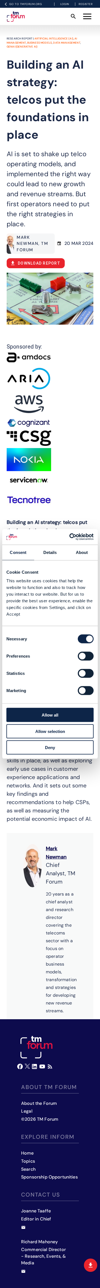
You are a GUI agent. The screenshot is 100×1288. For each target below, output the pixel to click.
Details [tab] (50, 552)
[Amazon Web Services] (29, 404)
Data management (66, 42)
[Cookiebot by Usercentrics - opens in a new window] (71, 537)
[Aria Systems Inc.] (29, 378)
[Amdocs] (29, 357)
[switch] (86, 656)
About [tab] (82, 552)
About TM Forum (49, 1087)
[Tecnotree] (29, 499)
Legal (26, 1111)
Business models (39, 42)
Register (85, 4)
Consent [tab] (18, 552)
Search (28, 1169)
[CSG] (29, 438)
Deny (50, 747)
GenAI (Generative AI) (22, 46)
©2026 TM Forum (39, 1119)
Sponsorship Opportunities (49, 1177)
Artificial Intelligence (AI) (53, 38)
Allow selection (50, 731)
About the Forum (39, 1103)
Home (27, 1153)
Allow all (50, 715)
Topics (28, 1161)
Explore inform (47, 1136)
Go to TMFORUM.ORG (25, 4)
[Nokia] (29, 459)
